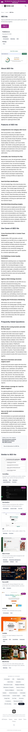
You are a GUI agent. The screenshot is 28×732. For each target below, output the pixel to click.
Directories (15, 480)
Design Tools (7, 698)
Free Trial (20, 508)
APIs (13, 679)
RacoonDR (5, 582)
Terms (24, 719)
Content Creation (6, 695)
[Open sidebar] (2, 6)
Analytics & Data (20, 679)
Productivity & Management (14, 559)
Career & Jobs (13, 508)
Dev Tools (14, 698)
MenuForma (5, 661)
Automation (22, 639)
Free (4, 43)
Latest (6, 12)
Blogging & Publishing (19, 684)
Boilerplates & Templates (8, 687)
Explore (10, 719)
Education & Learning (18, 701)
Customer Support (16, 695)
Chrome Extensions (13, 692)
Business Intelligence (9, 690)
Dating (24, 695)
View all (20, 703)
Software (12, 561)
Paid (16, 561)
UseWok (4, 633)
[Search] (25, 6)
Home (2, 12)
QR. (3, 528)
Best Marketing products (8, 440)
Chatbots (4, 692)
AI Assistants (6, 38)
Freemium (14, 482)
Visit (4, 26)
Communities (22, 692)
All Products (4, 719)
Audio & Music (10, 681)
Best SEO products (7, 442)
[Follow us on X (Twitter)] (14, 725)
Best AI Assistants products (9, 439)
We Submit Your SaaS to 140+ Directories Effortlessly (15, 2)
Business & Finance (20, 687)
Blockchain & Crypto (8, 684)
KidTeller (4, 608)
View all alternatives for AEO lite (11, 446)
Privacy (14, 721)
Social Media (5, 561)
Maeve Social (6, 553)
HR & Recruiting (8, 703)
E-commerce (8, 701)
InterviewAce (5, 502)
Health (15, 703)
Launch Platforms (6, 482)
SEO (18, 38)
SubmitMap (5, 474)
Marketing (13, 38)
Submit (20, 719)
